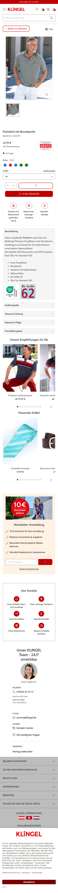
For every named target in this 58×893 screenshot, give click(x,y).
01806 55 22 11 (24, 691)
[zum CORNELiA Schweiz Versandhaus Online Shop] (29, 817)
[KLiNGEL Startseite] (16, 9)
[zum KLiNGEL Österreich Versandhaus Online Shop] (21, 817)
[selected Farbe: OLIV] (26, 165)
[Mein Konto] (36, 9)
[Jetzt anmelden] (45, 562)
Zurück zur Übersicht (17, 28)
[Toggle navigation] (4, 9)
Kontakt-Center (24, 728)
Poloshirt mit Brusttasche (20, 395)
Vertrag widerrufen (23, 751)
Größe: (6, 171)
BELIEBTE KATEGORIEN (14, 761)
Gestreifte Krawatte (20, 468)
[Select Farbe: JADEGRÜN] (21, 165)
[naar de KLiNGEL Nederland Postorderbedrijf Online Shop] (36, 817)
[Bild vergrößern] (47, 94)
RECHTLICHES (10, 778)
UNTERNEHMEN (11, 786)
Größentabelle (49, 171)
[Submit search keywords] (51, 17)
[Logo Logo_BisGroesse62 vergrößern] (28, 291)
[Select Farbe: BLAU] (5, 165)
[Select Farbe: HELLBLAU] (16, 165)
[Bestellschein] (48, 9)
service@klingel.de (26, 717)
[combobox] (29, 17)
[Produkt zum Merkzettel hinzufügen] (36, 186)
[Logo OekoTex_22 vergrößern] (12, 291)
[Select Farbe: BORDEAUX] (10, 165)
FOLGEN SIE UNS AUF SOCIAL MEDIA (21, 803)
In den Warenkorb (30, 193)
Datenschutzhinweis (29, 569)
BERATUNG (8, 795)
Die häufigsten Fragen (28, 734)
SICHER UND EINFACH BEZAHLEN (20, 769)
